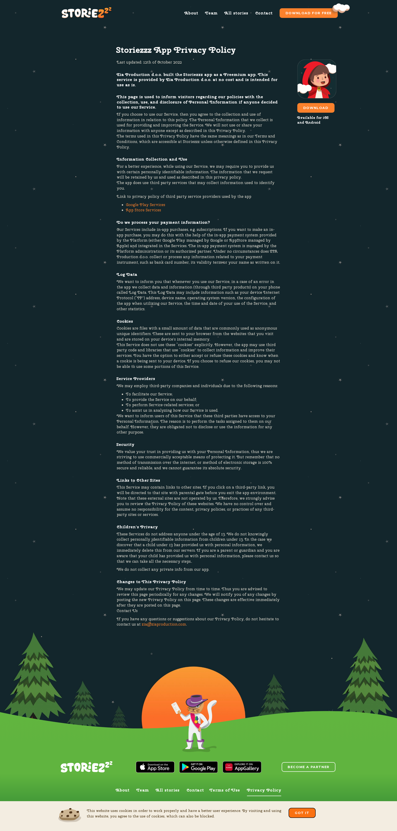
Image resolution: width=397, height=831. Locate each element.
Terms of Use (225, 790)
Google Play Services (145, 204)
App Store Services (143, 210)
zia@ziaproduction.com (164, 624)
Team (211, 13)
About (191, 13)
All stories (236, 13)
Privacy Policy (264, 790)
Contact (264, 13)
